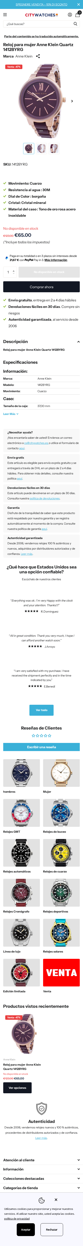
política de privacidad (17, 1218)
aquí (21, 448)
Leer (9, 414)
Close (78, 4)
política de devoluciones (45, 498)
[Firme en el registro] (70, 14)
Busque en (75, 23)
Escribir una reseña (41, 747)
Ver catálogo (5, 14)
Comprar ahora (41, 287)
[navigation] (28, 148)
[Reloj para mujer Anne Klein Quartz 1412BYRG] (23, 1034)
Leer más (26, 554)
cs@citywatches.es (36, 443)
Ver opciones (17, 1088)
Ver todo (41, 710)
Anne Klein (23, 56)
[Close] (66, 1199)
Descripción (15, 341)
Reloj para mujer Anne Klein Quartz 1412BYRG (22, 1067)
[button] (72, 101)
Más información (56, 260)
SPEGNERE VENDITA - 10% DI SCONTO (41, 4)
